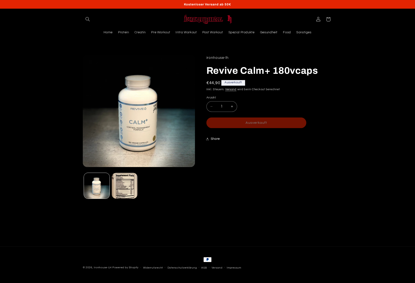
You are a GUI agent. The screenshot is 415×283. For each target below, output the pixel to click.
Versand (230, 89)
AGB (204, 268)
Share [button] (215, 138)
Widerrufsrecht (153, 268)
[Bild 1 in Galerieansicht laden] (97, 186)
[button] (88, 19)
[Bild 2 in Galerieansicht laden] (124, 186)
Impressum (234, 268)
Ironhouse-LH (103, 267)
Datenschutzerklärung (182, 268)
